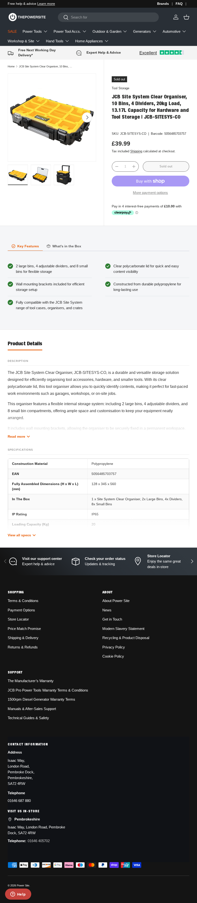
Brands (163, 4)
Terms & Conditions (23, 601)
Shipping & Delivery (23, 638)
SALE (12, 31)
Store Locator (18, 619)
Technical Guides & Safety (28, 718)
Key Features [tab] (28, 246)
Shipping (136, 151)
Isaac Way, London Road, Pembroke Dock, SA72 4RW (36, 830)
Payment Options (21, 610)
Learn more (46, 4)
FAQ (179, 4)
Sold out (166, 166)
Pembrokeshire (27, 819)
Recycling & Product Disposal (125, 638)
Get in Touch (112, 619)
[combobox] (108, 17)
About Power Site (115, 601)
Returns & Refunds (23, 647)
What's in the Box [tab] (66, 246)
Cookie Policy (113, 656)
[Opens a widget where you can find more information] (18, 895)
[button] (186, 17)
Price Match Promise (24, 629)
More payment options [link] (150, 193)
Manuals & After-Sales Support (32, 709)
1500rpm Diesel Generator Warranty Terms (41, 699)
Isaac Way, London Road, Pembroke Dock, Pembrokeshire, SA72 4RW (21, 772)
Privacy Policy (113, 647)
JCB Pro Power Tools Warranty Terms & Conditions (48, 690)
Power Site (23, 885)
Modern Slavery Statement (123, 629)
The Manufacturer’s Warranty (31, 681)
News (106, 610)
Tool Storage (120, 88)
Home (11, 66)
